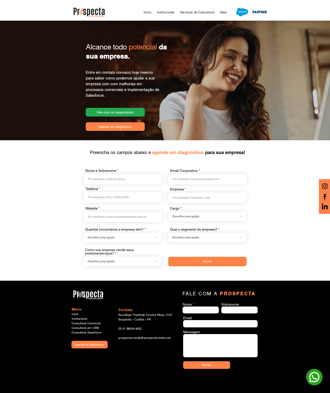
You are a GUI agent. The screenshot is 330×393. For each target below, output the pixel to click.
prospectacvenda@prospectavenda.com (144, 337)
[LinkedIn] (324, 207)
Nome (187, 304)
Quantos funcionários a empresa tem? (114, 229)
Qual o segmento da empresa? (193, 229)
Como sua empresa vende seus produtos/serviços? (109, 251)
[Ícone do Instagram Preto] (324, 186)
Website (91, 208)
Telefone (91, 189)
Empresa (177, 189)
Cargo (174, 208)
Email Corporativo (184, 170)
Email (187, 318)
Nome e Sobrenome (100, 170)
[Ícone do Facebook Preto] (324, 196)
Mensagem (191, 332)
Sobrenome (230, 304)
